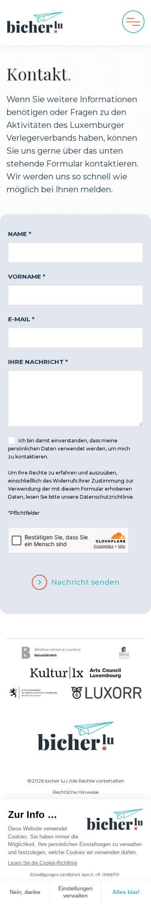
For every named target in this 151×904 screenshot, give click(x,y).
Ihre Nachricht (38, 362)
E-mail (21, 319)
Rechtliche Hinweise (76, 792)
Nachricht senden (85, 582)
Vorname (27, 276)
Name (19, 234)
